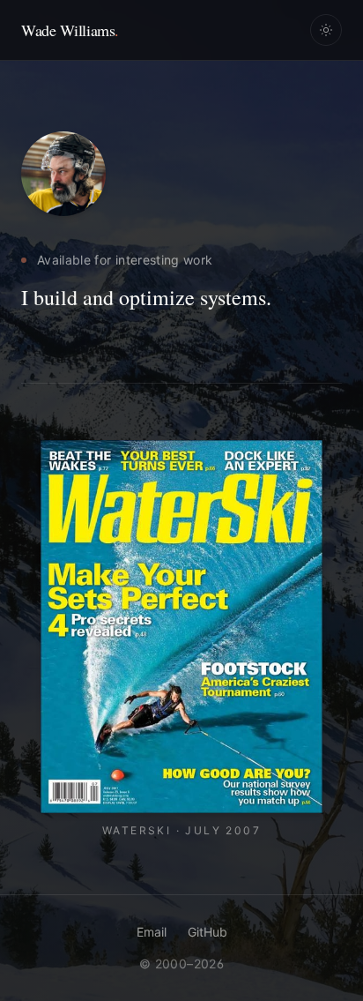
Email (152, 931)
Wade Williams (70, 30)
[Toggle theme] (326, 30)
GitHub (207, 931)
